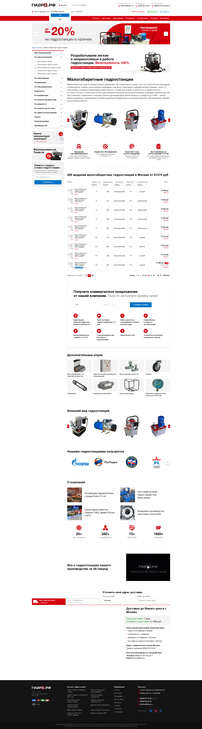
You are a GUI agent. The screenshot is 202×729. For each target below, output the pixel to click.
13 (145, 275)
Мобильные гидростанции (47, 73)
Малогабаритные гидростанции (49, 67)
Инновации (118, 18)
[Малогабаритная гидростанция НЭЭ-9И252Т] (118, 228)
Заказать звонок (138, 11)
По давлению (40, 82)
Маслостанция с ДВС (99, 713)
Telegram (165, 12)
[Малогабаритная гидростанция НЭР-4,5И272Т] (118, 237)
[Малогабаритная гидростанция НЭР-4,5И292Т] (118, 255)
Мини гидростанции (45, 61)
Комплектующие (41, 121)
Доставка (106, 18)
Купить (165, 193)
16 (153, 275)
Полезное (130, 18)
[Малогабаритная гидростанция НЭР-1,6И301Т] (118, 265)
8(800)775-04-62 (148, 698)
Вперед (166, 275)
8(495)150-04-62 (143, 6)
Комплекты (39, 91)
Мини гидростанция (74, 710)
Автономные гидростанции (48, 64)
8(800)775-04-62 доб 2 (162, 6)
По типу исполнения (43, 57)
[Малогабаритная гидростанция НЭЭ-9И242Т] (118, 219)
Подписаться (48, 182)
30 (158, 275)
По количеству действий (45, 100)
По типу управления (43, 87)
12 (143, 275)
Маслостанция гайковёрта (100, 705)
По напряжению (41, 95)
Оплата (95, 18)
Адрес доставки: (143, 596)
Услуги (37, 117)
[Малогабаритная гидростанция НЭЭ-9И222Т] (118, 210)
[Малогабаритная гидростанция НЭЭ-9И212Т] (118, 201)
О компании (142, 18)
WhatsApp (154, 12)
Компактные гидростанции (47, 70)
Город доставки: (109, 596)
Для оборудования (42, 53)
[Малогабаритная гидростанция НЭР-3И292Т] (118, 191)
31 (160, 275)
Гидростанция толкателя (100, 710)
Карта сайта (118, 699)
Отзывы (153, 18)
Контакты (164, 18)
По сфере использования (45, 113)
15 (151, 275)
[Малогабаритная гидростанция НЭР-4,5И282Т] (118, 246)
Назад (132, 275)
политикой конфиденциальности (127, 726)
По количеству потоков (44, 108)
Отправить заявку (140, 305)
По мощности (40, 104)
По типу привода (41, 78)
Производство (40, 125)
